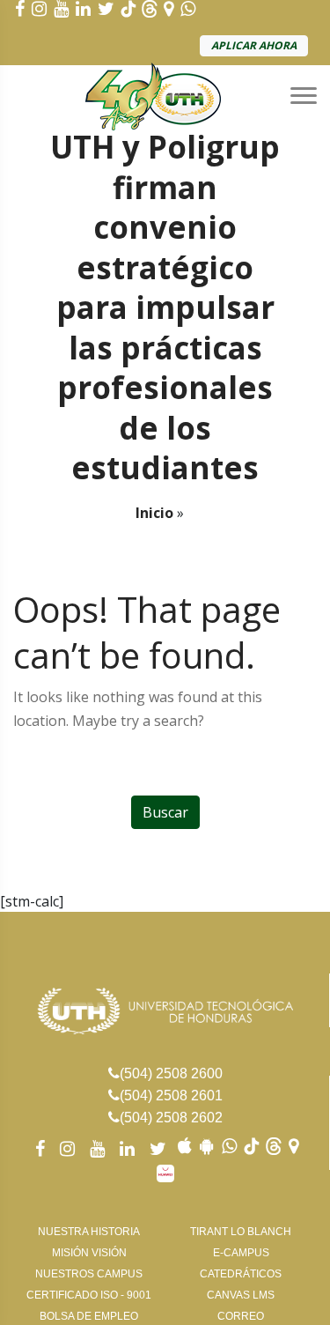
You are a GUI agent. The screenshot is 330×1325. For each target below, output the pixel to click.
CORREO (240, 1316)
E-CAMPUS (241, 1253)
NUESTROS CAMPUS (89, 1274)
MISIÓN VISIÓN (89, 1253)
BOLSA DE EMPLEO (89, 1316)
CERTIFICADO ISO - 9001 (88, 1295)
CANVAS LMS (241, 1295)
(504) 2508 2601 (171, 1095)
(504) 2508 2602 (171, 1117)
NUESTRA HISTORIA (89, 1231)
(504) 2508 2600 (171, 1073)
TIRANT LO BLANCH (240, 1231)
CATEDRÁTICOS (241, 1274)
